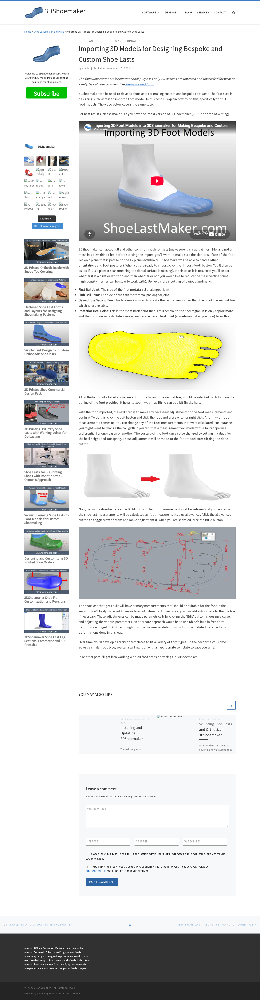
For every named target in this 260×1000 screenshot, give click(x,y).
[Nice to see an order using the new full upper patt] (41, 184)
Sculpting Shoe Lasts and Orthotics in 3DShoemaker (215, 729)
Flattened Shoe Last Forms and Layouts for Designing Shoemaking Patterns (43, 311)
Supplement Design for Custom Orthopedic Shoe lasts (46, 352)
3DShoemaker (42, 988)
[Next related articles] (231, 705)
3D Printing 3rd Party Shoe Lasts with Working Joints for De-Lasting (45, 433)
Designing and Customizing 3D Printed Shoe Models (46, 560)
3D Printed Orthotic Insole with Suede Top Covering (46, 269)
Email (142, 841)
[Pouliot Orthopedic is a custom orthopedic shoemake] (52, 172)
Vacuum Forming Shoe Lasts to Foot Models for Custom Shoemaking (46, 519)
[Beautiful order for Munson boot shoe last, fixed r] (41, 207)
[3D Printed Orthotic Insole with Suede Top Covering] (64, 161)
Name (93, 841)
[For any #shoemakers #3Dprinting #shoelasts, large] (41, 161)
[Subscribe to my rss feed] (234, 989)
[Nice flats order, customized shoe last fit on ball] (29, 196)
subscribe (96, 871)
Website (192, 841)
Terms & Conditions (139, 84)
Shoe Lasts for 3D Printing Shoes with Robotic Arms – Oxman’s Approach (43, 476)
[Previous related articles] (222, 705)
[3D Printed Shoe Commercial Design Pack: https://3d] (29, 207)
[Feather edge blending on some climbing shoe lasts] (41, 196)
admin (86, 68)
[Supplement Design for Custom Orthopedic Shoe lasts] (64, 196)
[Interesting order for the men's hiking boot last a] (29, 161)
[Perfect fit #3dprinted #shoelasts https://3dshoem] (64, 172)
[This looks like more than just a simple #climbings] (64, 184)
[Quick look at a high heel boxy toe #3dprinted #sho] (29, 172)
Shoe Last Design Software (48, 31)
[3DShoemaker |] (33, 11)
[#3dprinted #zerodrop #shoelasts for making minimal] (52, 161)
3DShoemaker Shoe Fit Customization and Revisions (45, 599)
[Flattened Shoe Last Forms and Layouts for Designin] (52, 196)
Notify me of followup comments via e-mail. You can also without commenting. (147, 869)
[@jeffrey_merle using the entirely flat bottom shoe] (29, 184)
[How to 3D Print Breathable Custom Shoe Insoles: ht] (52, 207)
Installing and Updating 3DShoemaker (131, 733)
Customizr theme (71, 993)
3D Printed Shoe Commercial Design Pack (44, 391)
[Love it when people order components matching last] (64, 207)
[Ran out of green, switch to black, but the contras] (52, 184)
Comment (97, 809)
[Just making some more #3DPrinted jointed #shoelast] (41, 172)
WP (38, 993)
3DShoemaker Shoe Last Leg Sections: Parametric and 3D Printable (44, 641)
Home (27, 31)
